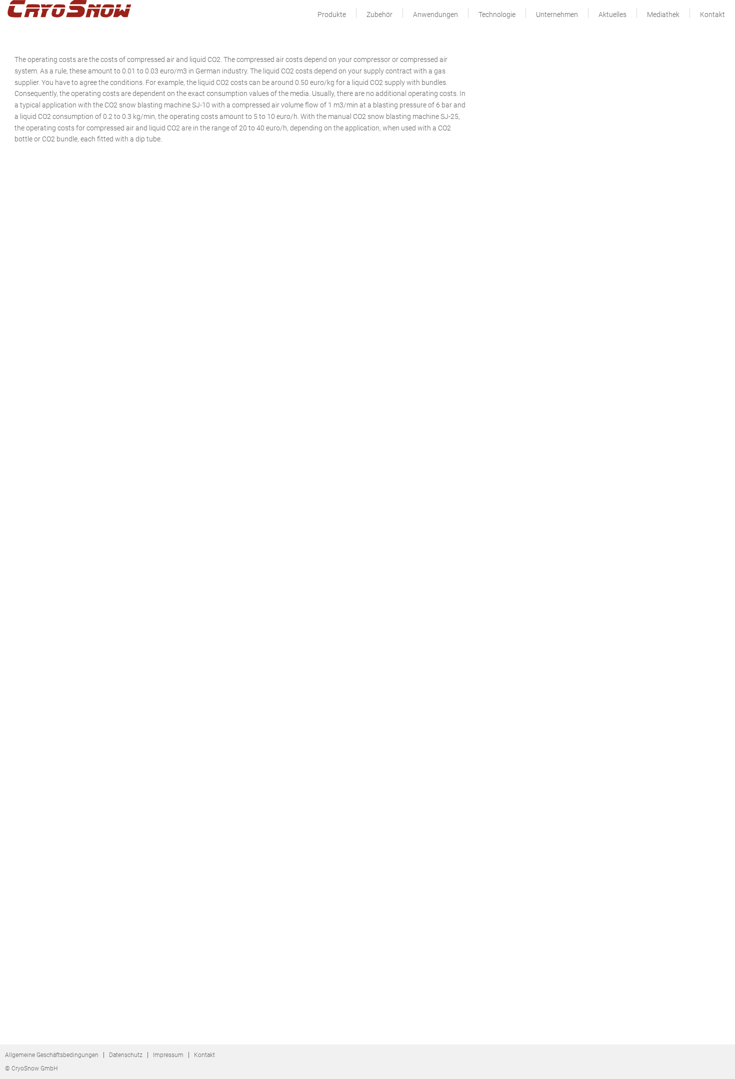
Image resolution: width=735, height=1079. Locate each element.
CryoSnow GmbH (70, 11)
